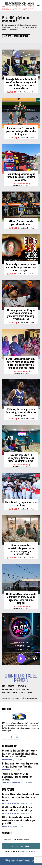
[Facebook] (4, 737)
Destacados (12, 92)
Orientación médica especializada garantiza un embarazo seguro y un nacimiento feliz (21, 550)
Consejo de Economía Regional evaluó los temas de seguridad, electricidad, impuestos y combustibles (21, 84)
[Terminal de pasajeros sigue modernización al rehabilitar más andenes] (21, 159)
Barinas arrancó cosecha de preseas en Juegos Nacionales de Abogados (21, 131)
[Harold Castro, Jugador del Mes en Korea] (21, 488)
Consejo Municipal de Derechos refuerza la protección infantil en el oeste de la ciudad (20, 797)
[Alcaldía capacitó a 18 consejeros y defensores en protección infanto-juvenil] (21, 440)
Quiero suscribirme (20, 846)
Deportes (12, 138)
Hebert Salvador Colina (26, 92)
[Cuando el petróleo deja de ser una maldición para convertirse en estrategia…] (21, 249)
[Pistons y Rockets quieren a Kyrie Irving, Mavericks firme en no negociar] (21, 394)
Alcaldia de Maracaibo (21, 183)
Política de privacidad (27, 851)
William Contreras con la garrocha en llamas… (21, 223)
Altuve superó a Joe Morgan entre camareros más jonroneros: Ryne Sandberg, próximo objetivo (21, 315)
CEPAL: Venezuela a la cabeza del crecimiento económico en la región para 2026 (18, 820)
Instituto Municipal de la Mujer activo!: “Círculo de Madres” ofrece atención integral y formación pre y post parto (21, 363)
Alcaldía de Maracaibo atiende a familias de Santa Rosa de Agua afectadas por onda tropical (21, 599)
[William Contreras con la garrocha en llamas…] (21, 206)
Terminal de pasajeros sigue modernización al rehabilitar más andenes (21, 177)
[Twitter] (16, 737)
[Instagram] (10, 737)
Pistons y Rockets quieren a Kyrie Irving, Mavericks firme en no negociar (21, 412)
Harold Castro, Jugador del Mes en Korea (21, 504)
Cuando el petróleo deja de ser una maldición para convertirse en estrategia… (21, 267)
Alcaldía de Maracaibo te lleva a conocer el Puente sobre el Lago (17, 809)
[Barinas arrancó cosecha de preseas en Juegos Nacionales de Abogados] (21, 113)
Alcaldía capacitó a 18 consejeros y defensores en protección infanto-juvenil (21, 458)
